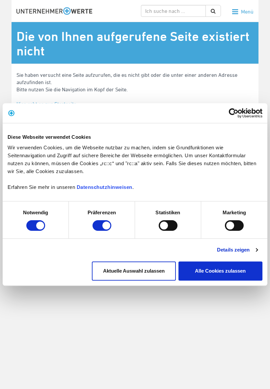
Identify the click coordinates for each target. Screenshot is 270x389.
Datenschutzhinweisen (104, 187)
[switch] (102, 225)
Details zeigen (233, 250)
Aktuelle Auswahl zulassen (134, 271)
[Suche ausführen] (213, 11)
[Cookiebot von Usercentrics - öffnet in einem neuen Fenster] (233, 113)
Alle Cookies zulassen (220, 271)
